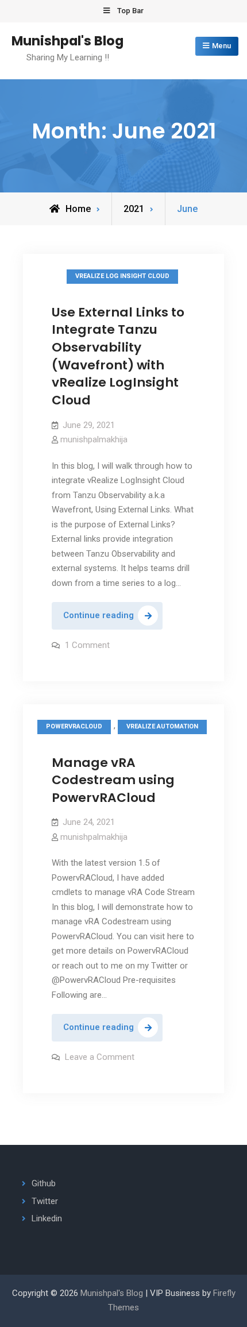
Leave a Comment (99, 1057)
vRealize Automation (162, 726)
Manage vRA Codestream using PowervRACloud (113, 780)
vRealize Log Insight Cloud (122, 276)
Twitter (45, 1201)
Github (44, 1183)
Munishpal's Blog (67, 41)
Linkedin (47, 1218)
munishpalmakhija (94, 439)
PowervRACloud (74, 726)
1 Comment (87, 645)
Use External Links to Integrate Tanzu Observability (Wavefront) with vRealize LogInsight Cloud (118, 356)
